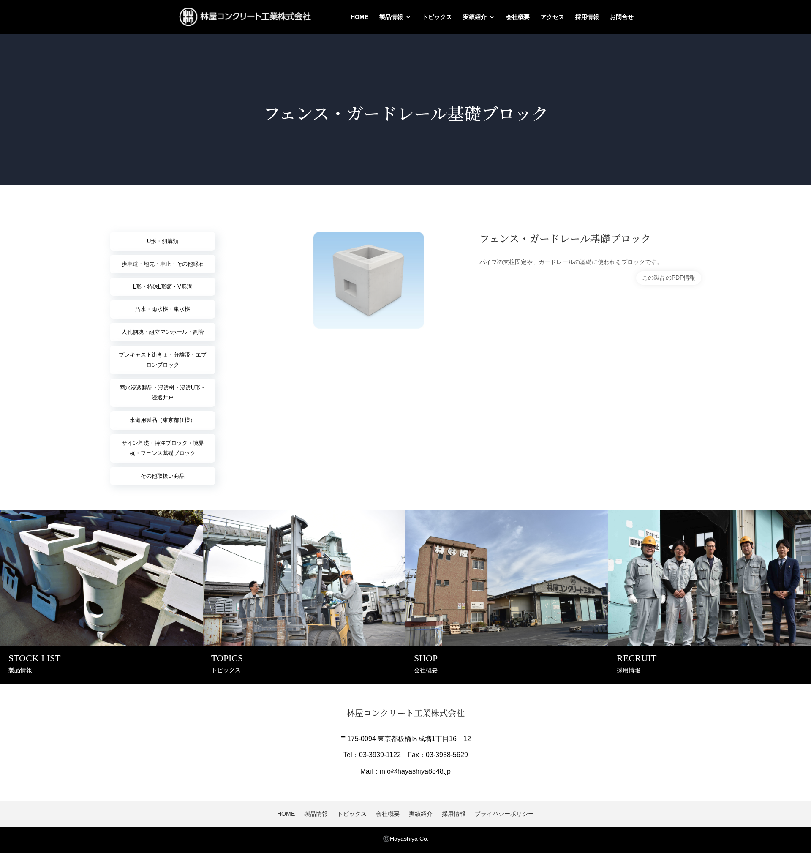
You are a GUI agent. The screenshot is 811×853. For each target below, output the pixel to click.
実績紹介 (475, 17)
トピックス (437, 17)
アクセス (552, 17)
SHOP (426, 658)
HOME (359, 17)
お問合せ (622, 17)
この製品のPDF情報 (668, 277)
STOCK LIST (34, 658)
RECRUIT (636, 658)
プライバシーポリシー (504, 813)
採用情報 (587, 17)
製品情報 (391, 17)
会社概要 (518, 17)
